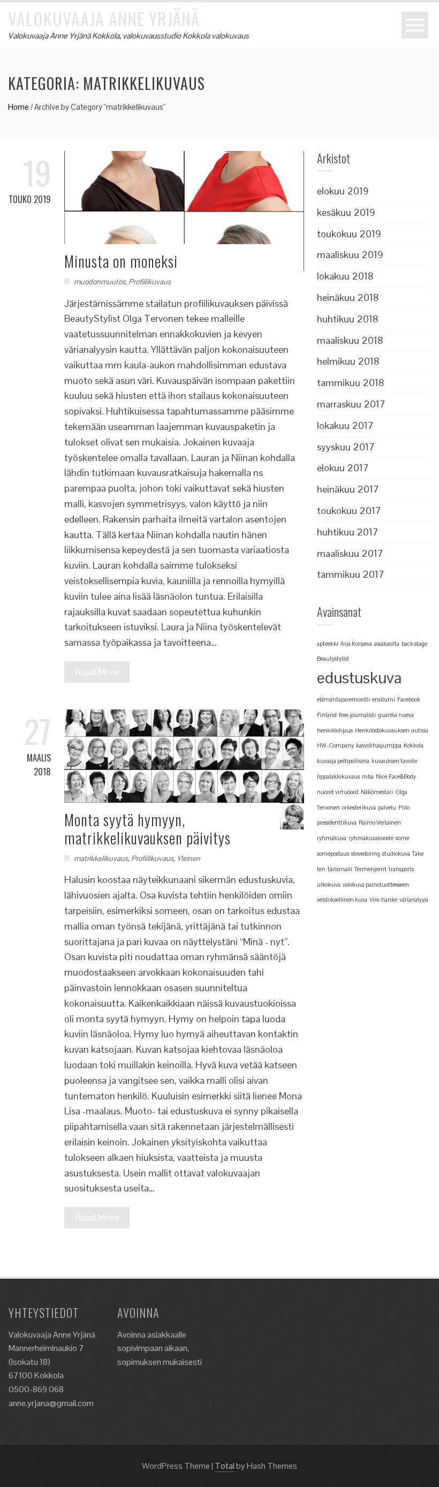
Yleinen (188, 858)
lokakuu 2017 (345, 425)
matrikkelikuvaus (101, 858)
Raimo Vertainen (380, 822)
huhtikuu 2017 (348, 532)
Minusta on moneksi (121, 261)
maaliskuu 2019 (350, 254)
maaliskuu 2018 (350, 340)
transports (401, 869)
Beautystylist (333, 658)
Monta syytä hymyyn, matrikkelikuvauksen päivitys (147, 829)
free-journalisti (357, 715)
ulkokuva (328, 884)
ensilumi (383, 699)
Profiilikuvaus (149, 281)
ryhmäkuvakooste (371, 838)
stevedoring (365, 853)
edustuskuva (359, 678)
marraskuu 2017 (351, 404)
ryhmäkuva (331, 838)
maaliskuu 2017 (350, 553)
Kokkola (413, 745)
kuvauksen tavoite (394, 761)
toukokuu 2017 (349, 510)
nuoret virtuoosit (338, 792)
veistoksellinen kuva (342, 899)
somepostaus (333, 853)
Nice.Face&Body (396, 776)
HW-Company (335, 745)
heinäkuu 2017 (348, 489)
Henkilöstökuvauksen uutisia (391, 730)
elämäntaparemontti (343, 699)
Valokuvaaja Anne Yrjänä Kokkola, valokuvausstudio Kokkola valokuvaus (128, 36)
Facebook (408, 699)
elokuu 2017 (343, 468)
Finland (327, 715)
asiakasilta (386, 643)
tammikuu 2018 (350, 382)
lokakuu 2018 (345, 276)
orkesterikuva (359, 807)
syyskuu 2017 (346, 447)
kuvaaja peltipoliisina (343, 761)
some (402, 838)
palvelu (387, 807)
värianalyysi (413, 899)
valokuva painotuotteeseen (376, 884)
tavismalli (340, 869)
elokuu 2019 (343, 191)
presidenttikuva (337, 822)
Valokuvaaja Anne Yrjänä (104, 18)
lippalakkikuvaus (338, 776)
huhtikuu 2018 (348, 319)
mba (368, 776)
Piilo (404, 807)
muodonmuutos (99, 281)
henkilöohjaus (335, 730)
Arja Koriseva (356, 643)
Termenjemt (370, 869)
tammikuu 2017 (350, 574)
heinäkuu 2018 (348, 297)
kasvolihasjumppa (379, 745)
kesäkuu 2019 (346, 212)
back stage (414, 643)
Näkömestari (377, 792)
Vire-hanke (383, 899)
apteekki (327, 643)
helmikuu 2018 (348, 361)
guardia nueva (396, 715)
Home (18, 107)
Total (224, 1465)
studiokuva (396, 853)
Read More (97, 672)
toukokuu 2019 (349, 234)
